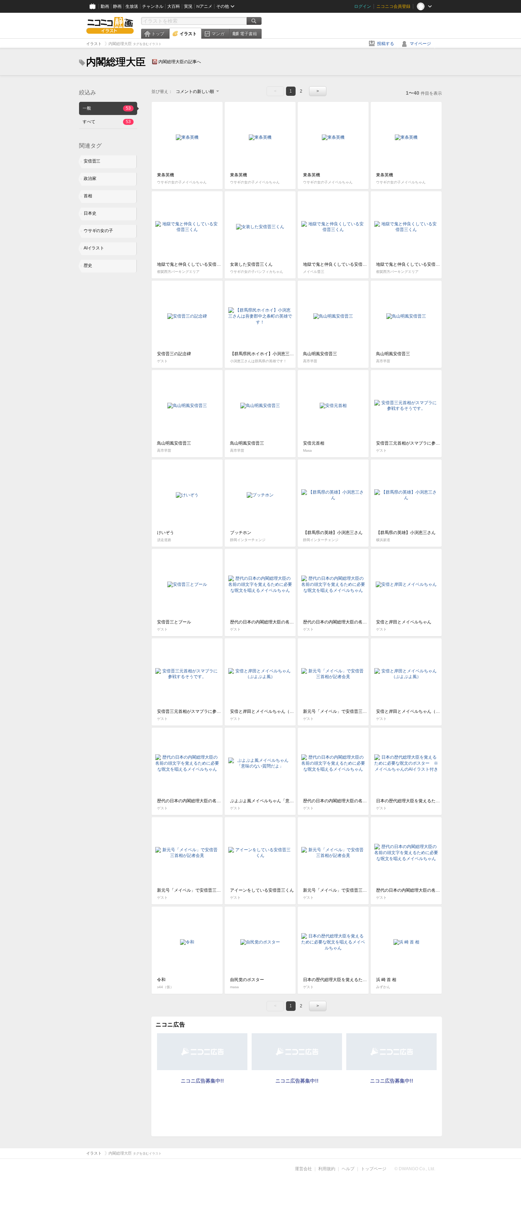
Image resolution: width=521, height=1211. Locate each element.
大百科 (173, 6)
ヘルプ (348, 1168)
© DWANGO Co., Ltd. (414, 1168)
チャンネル (152, 6)
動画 (105, 6)
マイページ (420, 43)
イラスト (188, 33)
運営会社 (303, 1168)
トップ (157, 33)
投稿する (385, 43)
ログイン (362, 6)
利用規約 (326, 1168)
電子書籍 (248, 33)
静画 (117, 6)
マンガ (218, 33)
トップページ (373, 1168)
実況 (188, 6)
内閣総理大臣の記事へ (179, 61)
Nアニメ (204, 6)
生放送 (131, 6)
